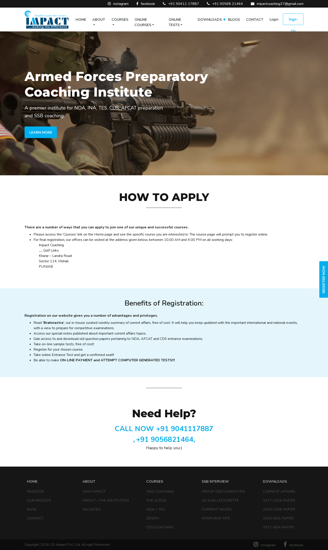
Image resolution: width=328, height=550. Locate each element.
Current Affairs (279, 491)
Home (81, 19)
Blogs (234, 19)
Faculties (92, 509)
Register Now (323, 279)
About (98, 19)
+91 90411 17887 (183, 3)
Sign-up (293, 21)
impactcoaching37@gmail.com (279, 3)
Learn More (40, 132)
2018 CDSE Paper (279, 509)
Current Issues (217, 509)
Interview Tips (216, 518)
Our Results (39, 500)
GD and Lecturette (220, 500)
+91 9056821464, (165, 439)
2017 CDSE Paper (279, 500)
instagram (120, 3)
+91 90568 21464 (227, 3)
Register (35, 491)
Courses (120, 19)
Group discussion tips (223, 491)
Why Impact (94, 491)
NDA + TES (155, 509)
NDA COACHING (160, 491)
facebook (147, 3)
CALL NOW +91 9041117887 (164, 429)
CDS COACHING (159, 527)
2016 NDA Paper (278, 518)
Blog (31, 509)
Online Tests (175, 22)
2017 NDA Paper (278, 527)
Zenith (152, 518)
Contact (254, 19)
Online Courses (143, 22)
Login (274, 19)
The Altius (156, 500)
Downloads (210, 19)
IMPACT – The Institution (106, 500)
